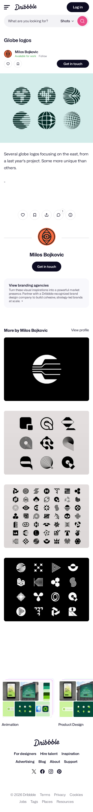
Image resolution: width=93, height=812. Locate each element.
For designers (25, 753)
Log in (78, 7)
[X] (34, 771)
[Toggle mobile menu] (6, 7)
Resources (65, 801)
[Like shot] (8, 64)
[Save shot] (18, 64)
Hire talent (49, 753)
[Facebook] (42, 771)
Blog (42, 761)
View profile (80, 330)
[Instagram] (51, 771)
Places (47, 801)
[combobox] (31, 21)
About (55, 761)
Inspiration (70, 753)
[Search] (82, 21)
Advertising (25, 761)
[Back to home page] (26, 7)
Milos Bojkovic (26, 52)
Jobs (23, 801)
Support (70, 761)
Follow (43, 56)
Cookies (76, 794)
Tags (34, 801)
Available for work (25, 56)
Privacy (60, 794)
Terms (45, 794)
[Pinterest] (59, 771)
